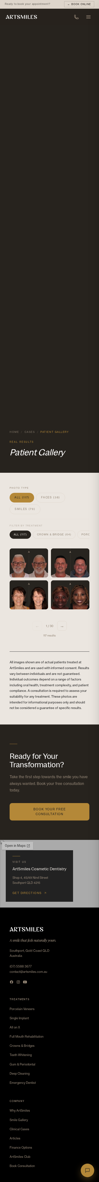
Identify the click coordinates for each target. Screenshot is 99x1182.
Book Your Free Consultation (49, 811)
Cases (30, 432)
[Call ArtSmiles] (76, 17)
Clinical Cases (19, 1129)
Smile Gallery (19, 1120)
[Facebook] (11, 982)
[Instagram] (18, 982)
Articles (15, 1138)
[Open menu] (88, 17)
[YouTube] (25, 982)
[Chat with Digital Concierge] (87, 1170)
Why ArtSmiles (20, 1110)
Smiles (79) (25, 509)
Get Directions (27, 893)
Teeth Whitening (21, 1055)
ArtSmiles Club (20, 1157)
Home (14, 432)
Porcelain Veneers (22, 1009)
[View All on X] (29, 562)
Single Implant (19, 1018)
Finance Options (21, 1147)
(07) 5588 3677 (21, 966)
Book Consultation (22, 1166)
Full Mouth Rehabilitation (26, 1036)
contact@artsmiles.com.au (28, 972)
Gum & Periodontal (22, 1064)
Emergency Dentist (23, 1083)
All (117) (21, 497)
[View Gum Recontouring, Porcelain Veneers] (70, 594)
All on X (15, 1027)
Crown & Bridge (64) (54, 534)
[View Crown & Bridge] (29, 594)
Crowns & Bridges (22, 1046)
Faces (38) (50, 497)
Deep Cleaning (20, 1073)
